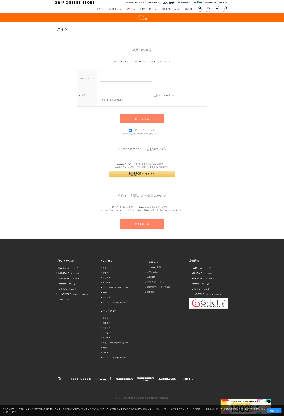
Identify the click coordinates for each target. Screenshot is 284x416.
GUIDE (189, 9)
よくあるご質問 (154, 267)
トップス (106, 267)
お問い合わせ (153, 272)
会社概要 (151, 277)
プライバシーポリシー (156, 282)
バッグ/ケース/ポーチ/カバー (115, 287)
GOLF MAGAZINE (171, 9)
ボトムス (106, 272)
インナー (106, 282)
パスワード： (85, 95)
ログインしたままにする (143, 130)
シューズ (106, 297)
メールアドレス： (87, 78)
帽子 (105, 292)
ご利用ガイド (153, 262)
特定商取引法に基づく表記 (158, 287)
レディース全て (109, 310)
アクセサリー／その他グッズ (115, 302)
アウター (106, 277)
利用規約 (151, 292)
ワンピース (107, 332)
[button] (142, 174)
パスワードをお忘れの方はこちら (112, 100)
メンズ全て (106, 260)
